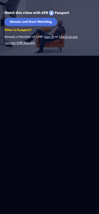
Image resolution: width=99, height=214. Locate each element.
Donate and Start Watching (31, 22)
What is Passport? (17, 30)
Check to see (68, 37)
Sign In (49, 37)
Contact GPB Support (19, 43)
